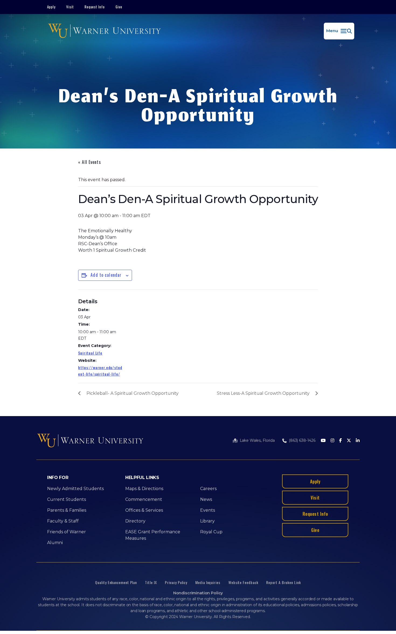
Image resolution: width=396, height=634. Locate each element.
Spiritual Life (90, 353)
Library (207, 521)
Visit (70, 6)
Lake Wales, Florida (257, 440)
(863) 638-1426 (302, 440)
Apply (51, 6)
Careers (208, 488)
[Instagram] (332, 441)
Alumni (55, 542)
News (206, 499)
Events (207, 510)
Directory (135, 521)
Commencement (143, 499)
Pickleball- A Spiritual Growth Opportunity (132, 393)
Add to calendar (106, 275)
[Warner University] (104, 31)
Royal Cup (211, 531)
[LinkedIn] (358, 441)
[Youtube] (323, 441)
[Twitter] (349, 441)
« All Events (89, 162)
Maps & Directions (144, 488)
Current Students (66, 499)
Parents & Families (66, 510)
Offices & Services (144, 510)
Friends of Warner (66, 531)
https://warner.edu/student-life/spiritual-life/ (100, 371)
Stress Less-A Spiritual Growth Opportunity (263, 393)
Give (119, 6)
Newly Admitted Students (75, 488)
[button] (339, 31)
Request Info (95, 6)
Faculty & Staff (63, 521)
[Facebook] (340, 441)
